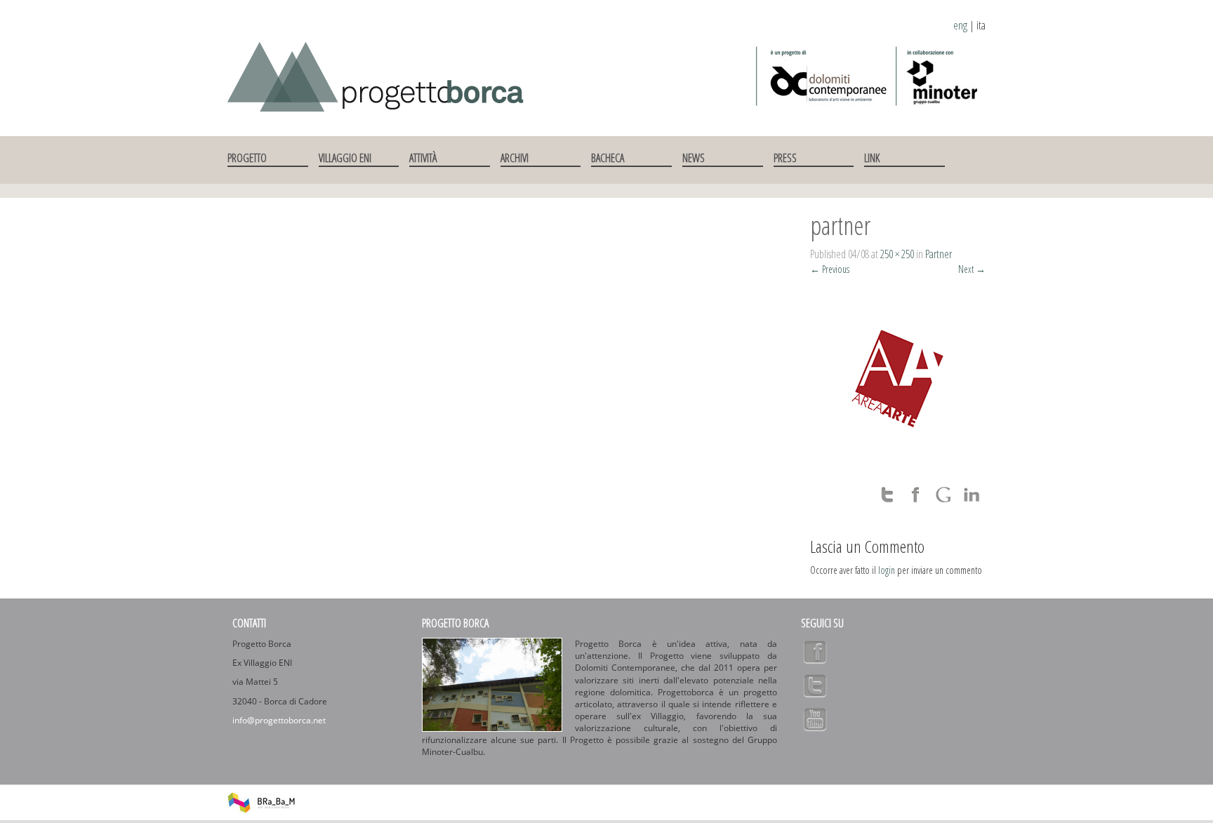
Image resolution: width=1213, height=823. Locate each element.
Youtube (815, 719)
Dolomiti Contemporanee (822, 75)
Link (872, 158)
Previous (829, 269)
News (693, 158)
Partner (938, 254)
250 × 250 (897, 254)
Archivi (515, 158)
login (886, 570)
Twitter (815, 685)
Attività (423, 158)
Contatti (249, 623)
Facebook (815, 652)
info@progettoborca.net (279, 720)
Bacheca (607, 158)
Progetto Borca (455, 623)
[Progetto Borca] (382, 74)
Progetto (247, 158)
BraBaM (261, 802)
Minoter (939, 75)
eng (960, 25)
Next (972, 269)
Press (785, 158)
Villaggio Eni (345, 158)
